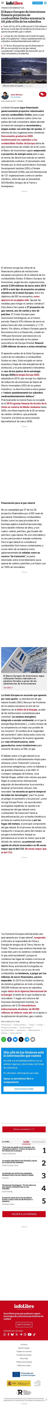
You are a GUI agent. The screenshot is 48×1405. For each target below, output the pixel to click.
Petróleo (4, 1033)
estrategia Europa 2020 (26, 374)
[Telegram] (21, 1335)
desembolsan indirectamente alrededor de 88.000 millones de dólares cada (20, 1009)
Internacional (6, 1025)
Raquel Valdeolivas (9, 1154)
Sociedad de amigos (24, 1355)
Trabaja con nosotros (24, 1351)
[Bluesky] (12, 1335)
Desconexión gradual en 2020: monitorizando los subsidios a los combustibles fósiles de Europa (19, 140)
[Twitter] (16, 1335)
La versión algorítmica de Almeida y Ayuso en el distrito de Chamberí (19, 1162)
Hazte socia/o (24, 1324)
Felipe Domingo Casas (10, 1165)
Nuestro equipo (24, 1348)
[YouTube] (29, 1335)
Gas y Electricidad (7, 1030)
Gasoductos (21, 1030)
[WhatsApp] (4, 1335)
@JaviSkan (16, 97)
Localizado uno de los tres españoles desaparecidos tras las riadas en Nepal (17, 1174)
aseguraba (39, 937)
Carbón (31, 1025)
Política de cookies (24, 1365)
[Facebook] (8, 1335)
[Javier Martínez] (5, 95)
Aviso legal (24, 1358)
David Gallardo (7, 1192)
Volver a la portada (24, 1214)
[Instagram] (25, 1335)
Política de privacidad (24, 1362)
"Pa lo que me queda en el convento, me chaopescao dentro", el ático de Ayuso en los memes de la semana (18, 1149)
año (31, 1012)
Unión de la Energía (27, 709)
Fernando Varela (8, 1204)
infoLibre (5, 1178)
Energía (40, 1025)
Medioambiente (34, 1030)
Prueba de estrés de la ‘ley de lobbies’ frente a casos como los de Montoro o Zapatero (17, 1199)
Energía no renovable (9, 1028)
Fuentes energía (25, 1028)
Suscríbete (37, 3)
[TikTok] (34, 1335)
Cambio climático (20, 1025)
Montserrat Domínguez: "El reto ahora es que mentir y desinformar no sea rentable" (19, 1187)
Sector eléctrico (16, 1033)
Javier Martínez (16, 95)
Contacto (24, 1344)
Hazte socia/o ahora (24, 1089)
